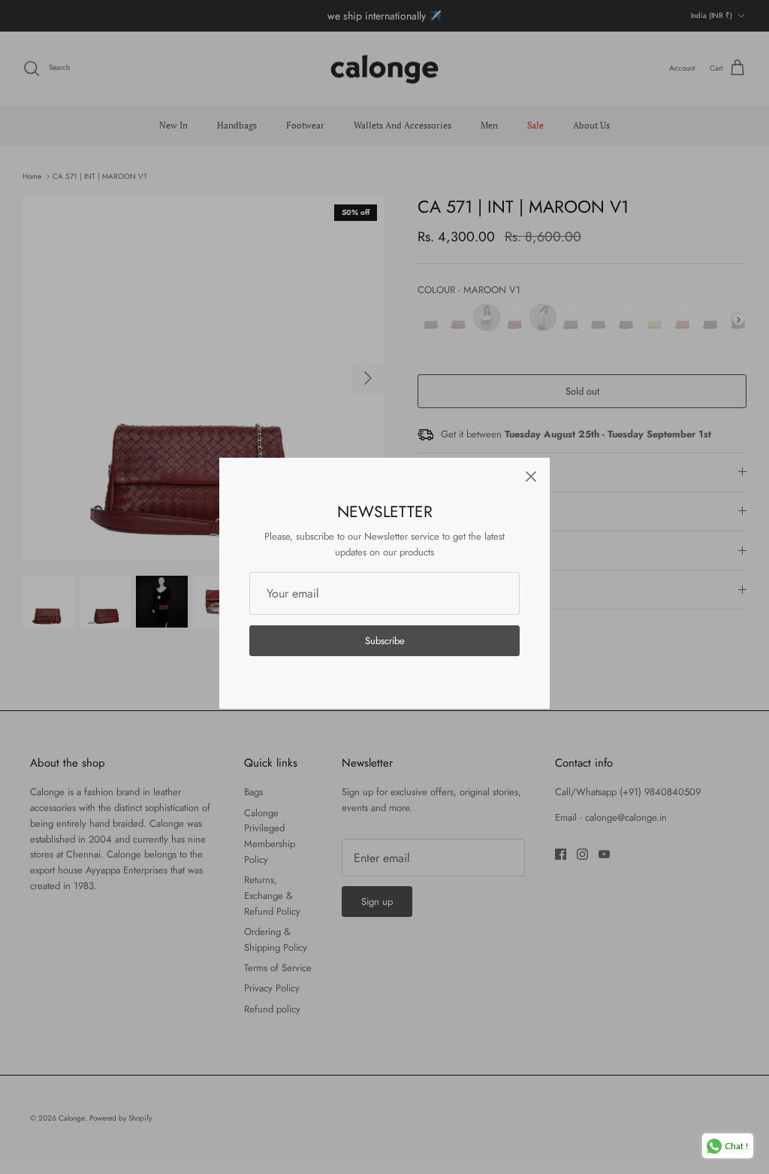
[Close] (530, 476)
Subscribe (385, 641)
